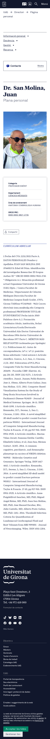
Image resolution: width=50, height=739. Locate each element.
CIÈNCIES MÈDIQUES (17, 196)
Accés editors (9, 706)
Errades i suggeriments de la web (18, 703)
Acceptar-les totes (16, 729)
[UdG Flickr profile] (10, 623)
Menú (44, 4)
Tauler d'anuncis (10, 656)
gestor (41, 718)
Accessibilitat (9, 689)
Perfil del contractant (12, 685)
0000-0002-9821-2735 (18, 215)
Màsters (7, 650)
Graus (6, 647)
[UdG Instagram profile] (15, 617)
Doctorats (7, 653)
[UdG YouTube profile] (15, 623)
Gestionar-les (13, 734)
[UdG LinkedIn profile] (20, 617)
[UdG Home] (4, 4)
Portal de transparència (13, 679)
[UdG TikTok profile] (5, 617)
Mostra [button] (41, 66)
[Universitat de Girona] (17, 575)
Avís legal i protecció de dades (16, 692)
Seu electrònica (10, 682)
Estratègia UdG (10, 662)
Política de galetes (11, 695)
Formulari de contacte (13, 608)
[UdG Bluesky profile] (10, 617)
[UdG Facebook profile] (5, 623)
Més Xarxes (8, 629)
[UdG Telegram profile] (20, 623)
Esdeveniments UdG (12, 666)
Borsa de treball (10, 659)
